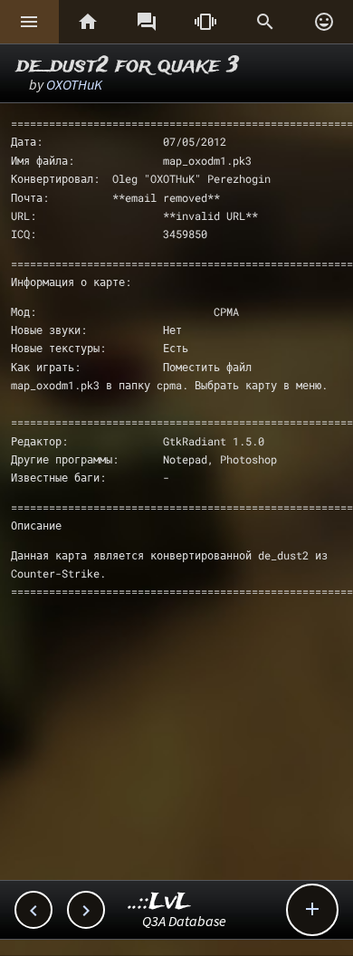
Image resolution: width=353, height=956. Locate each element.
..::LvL (159, 902)
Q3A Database (184, 921)
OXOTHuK (74, 84)
